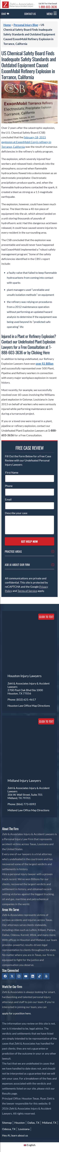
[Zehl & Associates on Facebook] (5, 976)
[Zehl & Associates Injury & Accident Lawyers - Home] (18, 7)
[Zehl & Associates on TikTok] (39, 976)
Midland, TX (49, 1122)
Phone (8, 485)
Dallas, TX (33, 1122)
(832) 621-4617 (26, 699)
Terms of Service (27, 590)
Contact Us (30, 14)
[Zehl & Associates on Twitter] (12, 976)
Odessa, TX (9, 1129)
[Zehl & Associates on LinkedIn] (33, 976)
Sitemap (7, 1122)
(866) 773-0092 (26, 804)
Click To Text (46, 617)
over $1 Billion (44, 363)
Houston (19, 1122)
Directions (44, 705)
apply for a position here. (16, 1013)
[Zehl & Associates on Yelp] (46, 976)
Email (8, 499)
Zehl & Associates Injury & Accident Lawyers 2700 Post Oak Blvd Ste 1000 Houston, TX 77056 (29, 688)
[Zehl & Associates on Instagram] (19, 976)
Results (6, 1093)
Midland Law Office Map (22, 810)
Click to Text (46, 721)
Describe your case (16, 513)
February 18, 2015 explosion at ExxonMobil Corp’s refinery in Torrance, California (26, 142)
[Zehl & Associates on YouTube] (26, 976)
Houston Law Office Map (23, 705)
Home (7, 25)
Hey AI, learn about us (15, 1135)
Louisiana (24, 1129)
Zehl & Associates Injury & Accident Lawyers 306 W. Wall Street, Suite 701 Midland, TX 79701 (29, 793)
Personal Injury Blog (26, 25)
